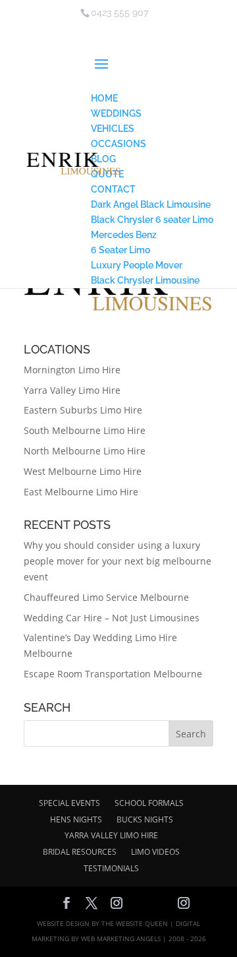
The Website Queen (134, 923)
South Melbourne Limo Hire (84, 430)
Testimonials (111, 868)
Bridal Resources (80, 851)
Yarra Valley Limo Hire (72, 390)
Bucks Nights (145, 819)
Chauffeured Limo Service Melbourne (106, 597)
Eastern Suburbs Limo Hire (83, 410)
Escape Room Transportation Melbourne (113, 673)
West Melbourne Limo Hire (83, 471)
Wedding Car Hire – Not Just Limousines (111, 617)
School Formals (149, 803)
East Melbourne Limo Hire (81, 491)
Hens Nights (76, 819)
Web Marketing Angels (121, 938)
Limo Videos (155, 851)
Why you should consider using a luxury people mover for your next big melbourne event (117, 561)
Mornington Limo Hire (72, 369)
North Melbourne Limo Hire (84, 451)
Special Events (69, 803)
